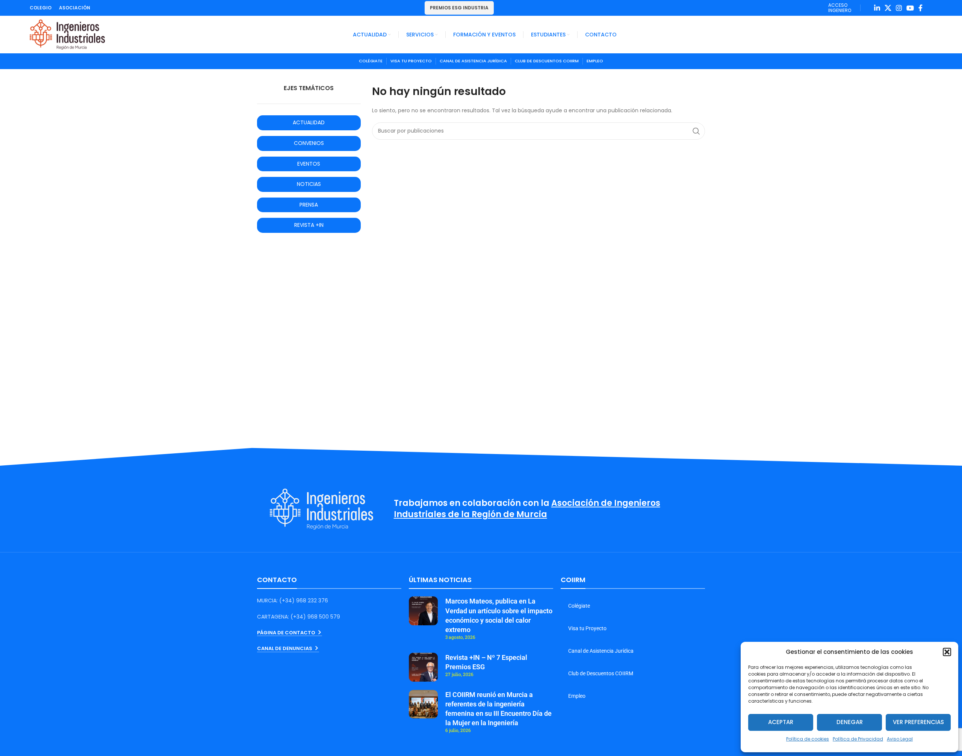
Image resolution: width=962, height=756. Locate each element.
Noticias (309, 184)
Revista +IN (309, 225)
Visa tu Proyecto (587, 628)
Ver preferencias (918, 722)
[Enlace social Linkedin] (877, 8)
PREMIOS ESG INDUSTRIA (459, 8)
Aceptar (780, 722)
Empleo (576, 696)
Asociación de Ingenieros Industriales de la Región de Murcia (527, 509)
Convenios (309, 143)
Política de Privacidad (858, 739)
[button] (947, 652)
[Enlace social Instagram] (899, 8)
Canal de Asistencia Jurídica (601, 651)
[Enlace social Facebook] (920, 8)
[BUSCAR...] (696, 131)
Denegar (849, 722)
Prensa (308, 204)
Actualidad (309, 122)
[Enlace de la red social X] (888, 8)
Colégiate (579, 606)
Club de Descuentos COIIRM (600, 673)
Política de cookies (807, 739)
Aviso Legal (900, 739)
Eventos (308, 163)
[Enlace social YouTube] (910, 8)
